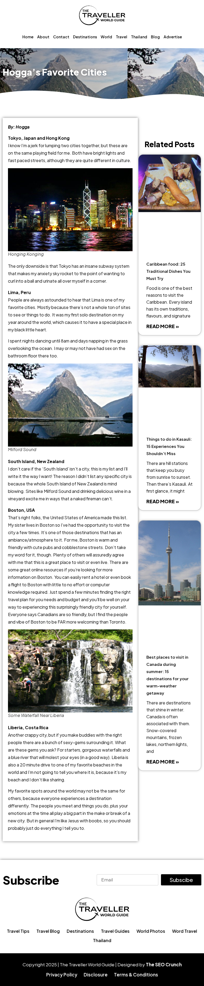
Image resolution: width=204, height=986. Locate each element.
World (106, 36)
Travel (121, 36)
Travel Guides (115, 931)
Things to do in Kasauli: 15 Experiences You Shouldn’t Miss (169, 446)
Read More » (162, 326)
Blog (155, 36)
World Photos (151, 931)
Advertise (173, 36)
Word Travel (184, 931)
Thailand (139, 36)
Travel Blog (48, 931)
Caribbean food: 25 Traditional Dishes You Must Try (168, 271)
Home (27, 36)
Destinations (85, 36)
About (43, 36)
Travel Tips (18, 931)
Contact (61, 36)
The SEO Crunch (164, 964)
